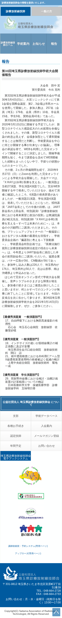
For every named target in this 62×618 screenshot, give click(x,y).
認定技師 (15, 435)
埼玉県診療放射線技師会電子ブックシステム (16, 457)
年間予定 (15, 445)
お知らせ (39, 43)
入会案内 (46, 425)
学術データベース (46, 415)
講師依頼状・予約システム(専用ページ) (28, 546)
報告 (54, 43)
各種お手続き (15, 425)
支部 (15, 415)
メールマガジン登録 (46, 435)
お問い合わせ (46, 445)
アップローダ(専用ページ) (28, 553)
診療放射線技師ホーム (8, 43)
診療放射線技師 (15, 11)
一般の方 (46, 11)
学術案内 (23, 43)
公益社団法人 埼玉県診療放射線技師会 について (31, 403)
